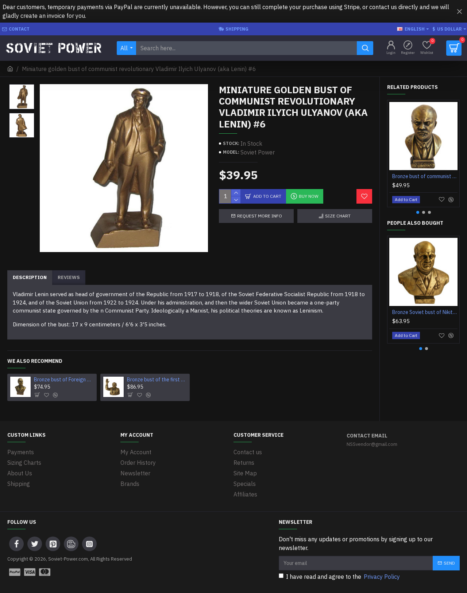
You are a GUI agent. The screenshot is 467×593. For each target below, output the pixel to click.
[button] (417, 212)
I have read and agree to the (343, 576)
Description (30, 277)
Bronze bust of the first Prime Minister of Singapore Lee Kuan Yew (157, 379)
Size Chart (338, 216)
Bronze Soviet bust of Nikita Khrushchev (425, 312)
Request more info (259, 216)
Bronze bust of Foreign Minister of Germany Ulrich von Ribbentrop (64, 379)
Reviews (69, 277)
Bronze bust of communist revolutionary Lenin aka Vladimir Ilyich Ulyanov (425, 176)
